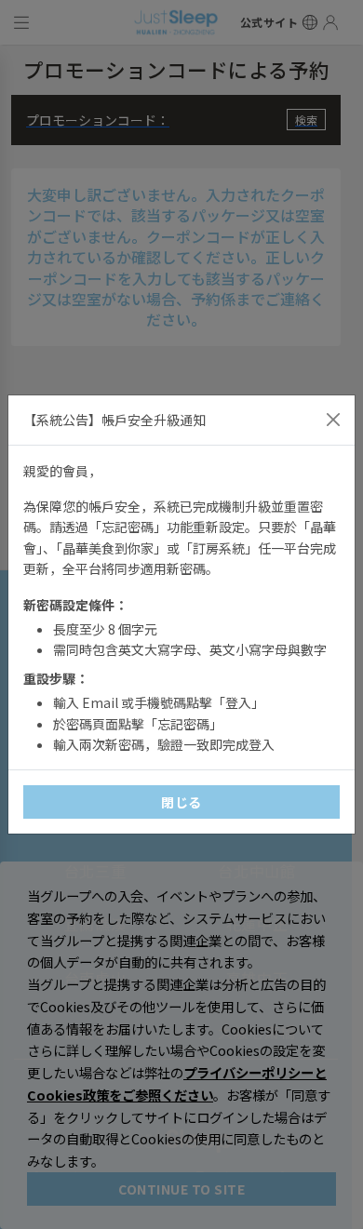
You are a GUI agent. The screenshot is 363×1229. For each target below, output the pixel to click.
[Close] (333, 420)
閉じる (181, 802)
